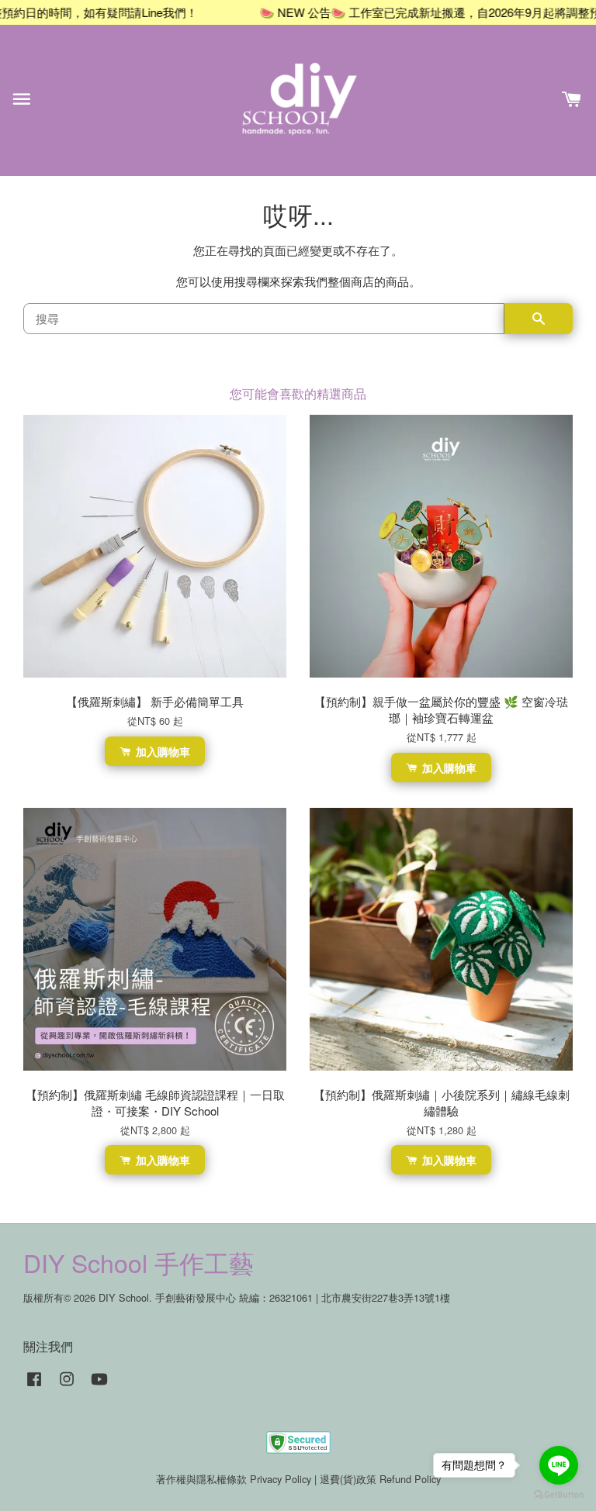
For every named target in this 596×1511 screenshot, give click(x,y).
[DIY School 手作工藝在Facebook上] (34, 1385)
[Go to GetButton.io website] (559, 1495)
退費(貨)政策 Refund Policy (380, 1478)
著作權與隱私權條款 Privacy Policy (233, 1478)
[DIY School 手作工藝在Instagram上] (67, 1385)
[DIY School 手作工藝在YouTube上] (99, 1385)
